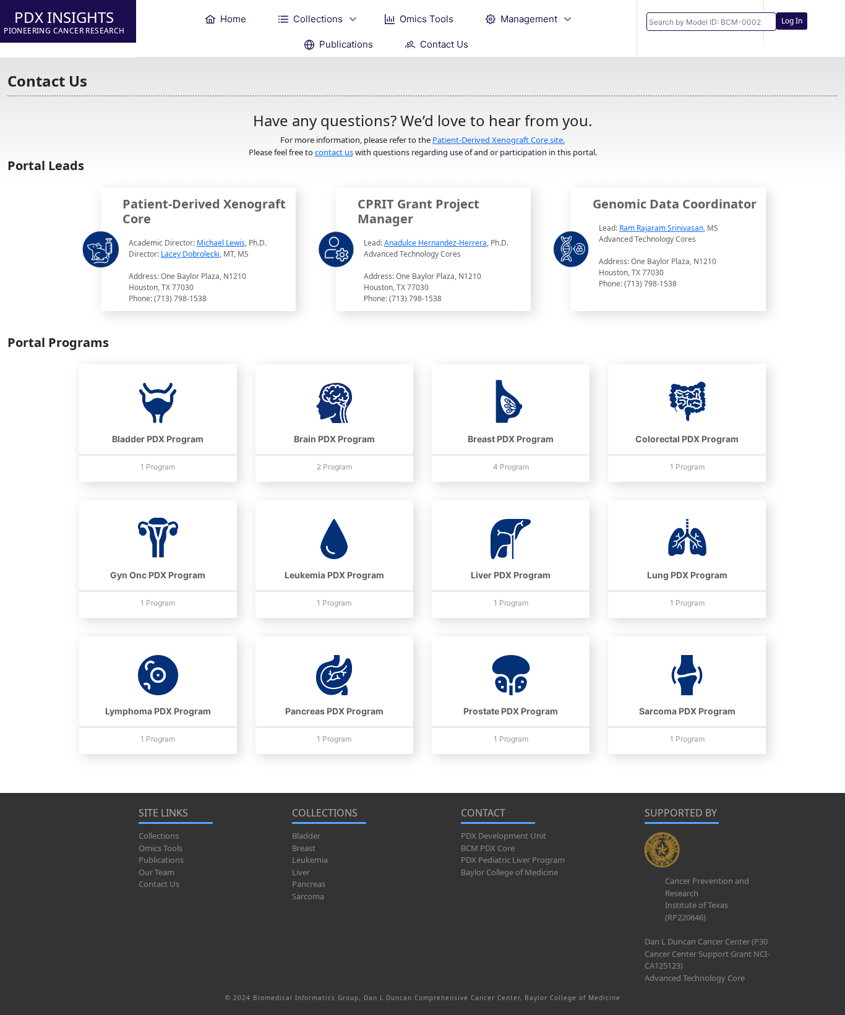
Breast (303, 848)
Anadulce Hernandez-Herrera (435, 243)
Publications (161, 859)
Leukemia (310, 859)
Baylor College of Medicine (509, 872)
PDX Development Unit (503, 835)
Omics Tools (160, 848)
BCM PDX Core (488, 848)
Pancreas (308, 883)
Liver (301, 872)
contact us (334, 152)
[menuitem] (225, 19)
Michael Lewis (221, 243)
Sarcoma (308, 896)
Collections (159, 835)
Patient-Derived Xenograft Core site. (498, 139)
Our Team (156, 872)
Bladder (306, 835)
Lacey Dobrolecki (190, 254)
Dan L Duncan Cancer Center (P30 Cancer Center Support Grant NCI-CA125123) (707, 953)
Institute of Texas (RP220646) (696, 911)
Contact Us (159, 883)
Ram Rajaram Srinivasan (661, 228)
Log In (791, 20)
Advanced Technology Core (695, 977)
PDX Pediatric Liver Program (513, 859)
